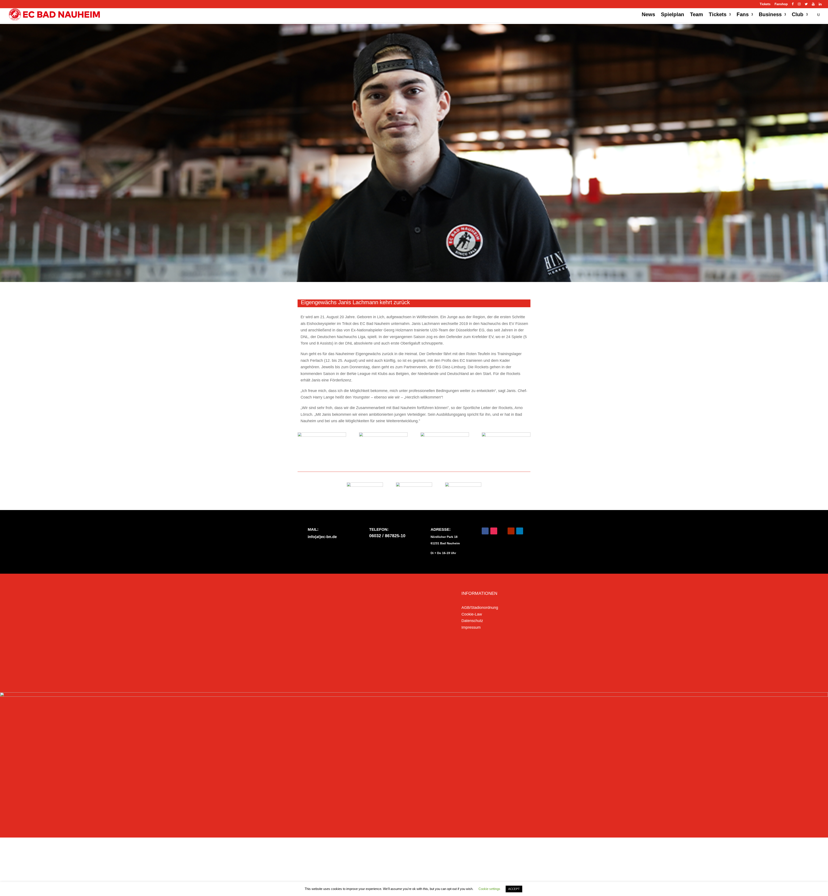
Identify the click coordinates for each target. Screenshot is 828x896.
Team (696, 15)
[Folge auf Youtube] (511, 531)
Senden (434, 670)
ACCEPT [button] (514, 889)
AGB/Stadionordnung (479, 607)
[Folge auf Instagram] (493, 531)
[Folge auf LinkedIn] (519, 531)
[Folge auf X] (502, 531)
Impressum (471, 627)
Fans (743, 15)
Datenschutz (472, 621)
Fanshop (781, 4)
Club (797, 15)
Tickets (765, 4)
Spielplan (672, 15)
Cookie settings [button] (489, 889)
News (648, 15)
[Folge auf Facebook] (485, 531)
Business (770, 15)
